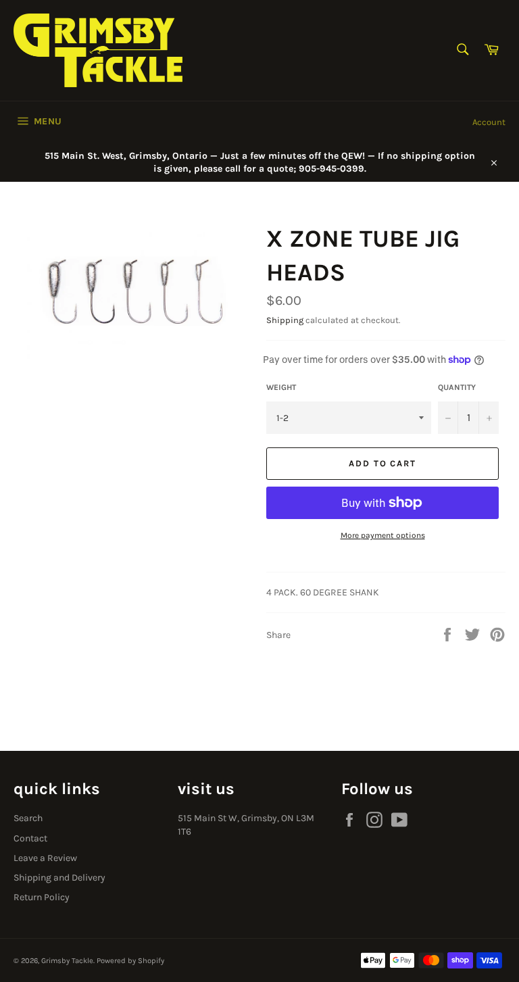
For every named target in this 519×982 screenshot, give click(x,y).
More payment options (383, 535)
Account (488, 122)
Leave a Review (45, 858)
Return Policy (42, 897)
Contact (30, 838)
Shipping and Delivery (59, 877)
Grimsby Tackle (67, 960)
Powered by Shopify (130, 960)
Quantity (457, 387)
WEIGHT (281, 387)
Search (28, 818)
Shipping (284, 320)
